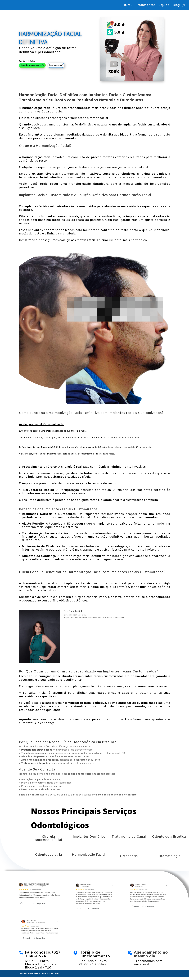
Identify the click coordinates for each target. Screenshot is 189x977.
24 (116, 399)
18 (103, 399)
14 (94, 399)
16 (98, 399)
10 (85, 399)
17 (101, 399)
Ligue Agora (54, 65)
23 (114, 399)
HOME (127, 5)
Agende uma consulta (31, 65)
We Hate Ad (35, 973)
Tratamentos (145, 5)
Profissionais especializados (37, 749)
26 (120, 399)
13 (92, 399)
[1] (94, 403)
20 (107, 399)
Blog (176, 5)
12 (90, 399)
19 (105, 399)
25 (118, 399)
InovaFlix (55, 973)
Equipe (164, 5)
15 (96, 399)
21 (109, 399)
